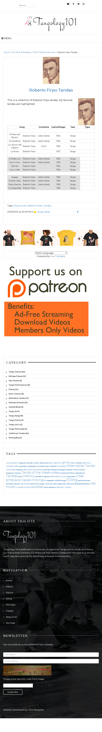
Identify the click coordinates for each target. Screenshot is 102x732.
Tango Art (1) (14, 411)
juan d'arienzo (55, 463)
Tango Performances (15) (19, 385)
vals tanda (24, 484)
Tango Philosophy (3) (18, 429)
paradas (81, 470)
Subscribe (12, 692)
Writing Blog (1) (15, 438)
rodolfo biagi (60, 480)
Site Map (10, 623)
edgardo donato (26, 463)
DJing (16, 205)
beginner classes (13, 473)
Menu (7, 38)
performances (84, 480)
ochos (30, 470)
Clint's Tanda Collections (44, 52)
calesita (53, 466)
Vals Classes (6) (15, 381)
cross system (12, 463)
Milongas (10, 604)
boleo (20, 476)
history (29, 476)
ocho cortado (76, 463)
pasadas (22, 466)
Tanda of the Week (36, 472)
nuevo (36, 463)
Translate (60, 256)
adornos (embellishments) (78, 484)
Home (6, 52)
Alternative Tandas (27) (19, 398)
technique (37, 470)
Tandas (47, 205)
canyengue (32, 466)
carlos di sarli (51, 484)
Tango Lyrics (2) (15, 425)
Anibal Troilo (72, 470)
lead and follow (68, 473)
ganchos (87, 463)
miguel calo (21, 470)
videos (56, 472)
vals (93, 483)
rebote (17, 484)
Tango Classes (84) (17, 372)
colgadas (50, 480)
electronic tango (37, 484)
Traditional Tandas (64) (19, 433)
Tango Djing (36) (16, 416)
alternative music (59, 476)
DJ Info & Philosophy (21, 52)
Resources (11, 617)
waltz (16, 466)
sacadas (37, 487)
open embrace (49, 487)
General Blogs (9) (16, 407)
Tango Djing (43, 212)
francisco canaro (63, 487)
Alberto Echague (58, 470)
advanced (44, 463)
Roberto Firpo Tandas (51, 90)
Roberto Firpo (34, 205)
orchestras (11, 470)
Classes (9, 611)
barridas (9, 484)
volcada (9, 466)
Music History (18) (16, 394)
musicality (61, 466)
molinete (47, 470)
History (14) (13, 389)
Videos (9, 586)
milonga (38, 480)
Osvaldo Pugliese (42, 476)
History (9, 592)
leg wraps (71, 476)
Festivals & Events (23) (18, 403)
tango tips (61, 484)
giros (66, 462)
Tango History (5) (16, 420)
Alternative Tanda (81, 466)
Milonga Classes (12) (17, 376)
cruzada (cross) (23, 487)
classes (26, 480)
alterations (80, 473)
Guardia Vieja (43, 466)
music (23, 205)
